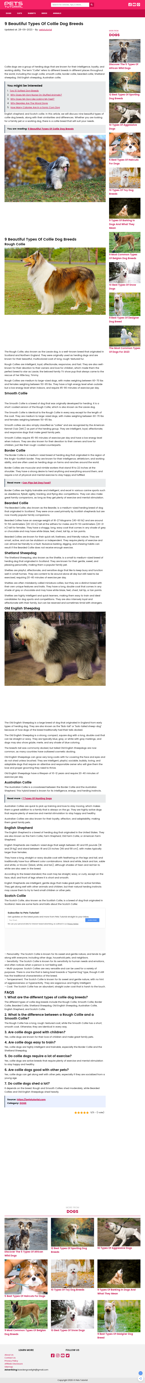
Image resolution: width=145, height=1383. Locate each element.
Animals (57, 13)
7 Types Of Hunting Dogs (37, 798)
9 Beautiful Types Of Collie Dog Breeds (51, 129)
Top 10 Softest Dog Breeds (24, 91)
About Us (9, 1355)
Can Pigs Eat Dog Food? (36, 483)
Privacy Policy (11, 1361)
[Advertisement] (55, 48)
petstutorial (45, 30)
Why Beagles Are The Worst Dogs (29, 103)
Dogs (8, 13)
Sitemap (9, 1367)
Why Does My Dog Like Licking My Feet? (32, 99)
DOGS (23, 1103)
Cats (19, 13)
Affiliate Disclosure (14, 1363)
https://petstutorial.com (31, 1100)
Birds (44, 13)
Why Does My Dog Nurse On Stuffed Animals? (36, 95)
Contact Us (10, 1357)
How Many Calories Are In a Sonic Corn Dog (35, 107)
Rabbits (32, 13)
